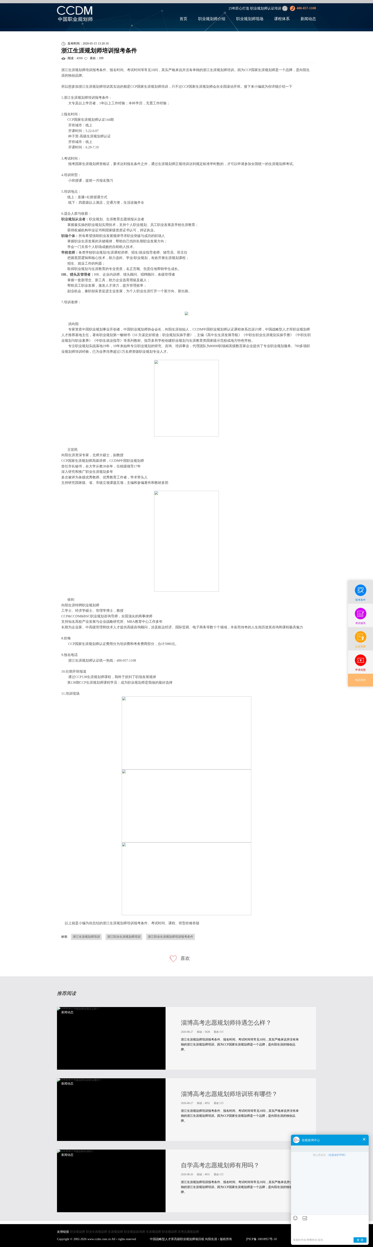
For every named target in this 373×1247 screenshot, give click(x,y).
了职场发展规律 (144, 677)
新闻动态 (308, 19)
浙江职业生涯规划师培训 (124, 936)
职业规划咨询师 (134, 1231)
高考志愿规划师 (188, 1231)
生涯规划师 (115, 1231)
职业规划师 (77, 1231)
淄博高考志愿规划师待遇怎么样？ (226, 1022)
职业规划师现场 (249, 19)
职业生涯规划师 (96, 1231)
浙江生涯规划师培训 (86, 936)
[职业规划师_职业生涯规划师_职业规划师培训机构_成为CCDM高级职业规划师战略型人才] (75, 13)
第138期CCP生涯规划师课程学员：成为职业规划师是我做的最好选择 (119, 682)
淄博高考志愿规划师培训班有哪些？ (229, 1094)
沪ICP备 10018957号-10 (261, 1239)
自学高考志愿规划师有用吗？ (220, 1165)
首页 (183, 19)
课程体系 (282, 19)
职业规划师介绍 (211, 19)
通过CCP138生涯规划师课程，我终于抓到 (100, 677)
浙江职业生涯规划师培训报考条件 (170, 936)
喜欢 (184, 958)
